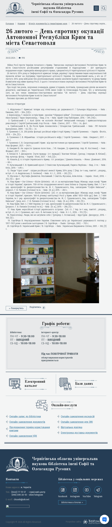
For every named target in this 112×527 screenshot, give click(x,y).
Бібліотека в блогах (71, 502)
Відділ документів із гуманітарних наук (48, 23)
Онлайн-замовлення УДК (23, 436)
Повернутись (17, 308)
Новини (21, 23)
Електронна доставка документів (79, 432)
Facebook (62, 496)
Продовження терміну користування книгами (29, 429)
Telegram (98, 496)
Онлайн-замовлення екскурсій (77, 416)
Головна (10, 23)
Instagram (75, 496)
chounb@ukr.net (21, 499)
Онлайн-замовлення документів (27, 422)
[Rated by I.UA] (17, 506)
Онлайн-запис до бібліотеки (25, 416)
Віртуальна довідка (71, 427)
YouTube (87, 496)
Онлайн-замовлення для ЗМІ (77, 422)
